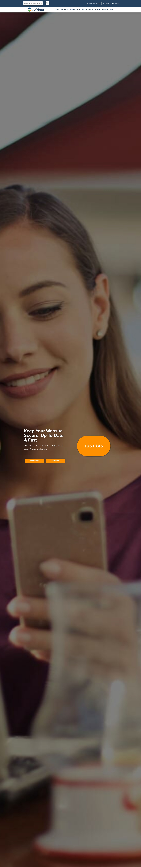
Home (57, 9)
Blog (111, 9)
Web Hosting (74, 9)
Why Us (63, 9)
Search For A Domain (101, 9)
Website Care (86, 9)
